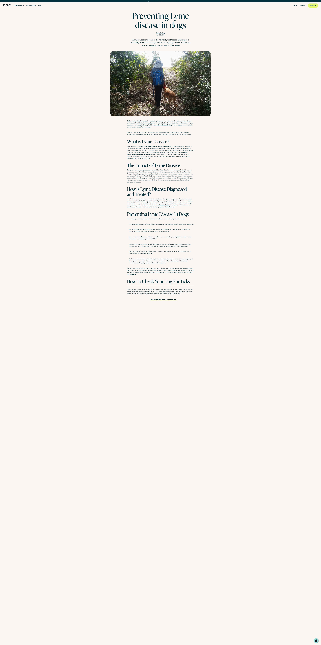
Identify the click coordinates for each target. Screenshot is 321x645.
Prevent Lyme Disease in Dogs (162, 125)
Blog (39, 5)
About (295, 5)
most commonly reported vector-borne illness (155, 146)
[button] (316, 640)
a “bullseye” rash (163, 205)
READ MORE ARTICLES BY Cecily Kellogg (163, 299)
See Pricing (313, 5)
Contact (302, 5)
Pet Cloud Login (31, 5)
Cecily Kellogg (160, 33)
